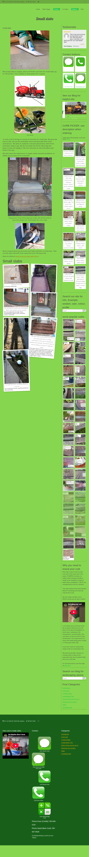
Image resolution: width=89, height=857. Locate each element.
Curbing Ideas (67, 694)
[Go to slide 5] (71, 116)
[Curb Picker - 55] (68, 428)
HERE (68, 139)
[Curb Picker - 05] (68, 416)
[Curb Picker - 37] (80, 324)
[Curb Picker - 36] (68, 462)
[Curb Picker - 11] (80, 428)
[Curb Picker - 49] (68, 451)
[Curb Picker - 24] (68, 474)
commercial (66, 688)
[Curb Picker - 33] (80, 462)
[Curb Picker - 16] (80, 335)
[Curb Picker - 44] (68, 554)
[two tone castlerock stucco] (68, 146)
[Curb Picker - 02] (68, 335)
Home (38, 9)
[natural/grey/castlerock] (68, 269)
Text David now (80, 86)
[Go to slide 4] (70, 116)
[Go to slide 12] (84, 116)
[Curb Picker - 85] (68, 393)
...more (82, 44)
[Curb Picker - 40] (68, 531)
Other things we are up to (70, 699)
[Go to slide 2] (66, 116)
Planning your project (69, 702)
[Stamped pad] (43, 310)
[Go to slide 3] (68, 116)
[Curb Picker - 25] (68, 324)
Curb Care (65, 691)
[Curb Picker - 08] (68, 347)
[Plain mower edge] (68, 195)
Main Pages (46, 9)
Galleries (74, 9)
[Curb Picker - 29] (80, 497)
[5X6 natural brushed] (80, 270)
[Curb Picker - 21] (80, 543)
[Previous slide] (64, 111)
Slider (64, 705)
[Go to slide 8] (77, 116)
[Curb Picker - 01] (80, 359)
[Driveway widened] (16, 275)
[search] (84, 310)
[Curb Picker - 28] (80, 508)
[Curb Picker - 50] (80, 474)
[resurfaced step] (42, 331)
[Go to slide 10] (81, 116)
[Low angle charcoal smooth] (80, 149)
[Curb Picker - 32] (80, 451)
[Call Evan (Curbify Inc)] (80, 62)
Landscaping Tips (68, 696)
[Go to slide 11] (82, 116)
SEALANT (68, 666)
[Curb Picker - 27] (68, 405)
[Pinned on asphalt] (68, 485)
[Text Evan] (68, 62)
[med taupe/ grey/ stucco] (68, 254)
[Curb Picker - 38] (80, 405)
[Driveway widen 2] (16, 334)
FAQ (82, 9)
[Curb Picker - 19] (68, 359)
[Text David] (80, 78)
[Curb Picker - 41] (80, 531)
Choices (56, 9)
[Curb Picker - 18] (80, 416)
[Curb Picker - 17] (80, 393)
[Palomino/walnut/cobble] (68, 214)
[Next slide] (85, 111)
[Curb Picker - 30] (80, 520)
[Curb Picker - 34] (68, 370)
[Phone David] (68, 78)
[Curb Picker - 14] (80, 439)
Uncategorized (67, 707)
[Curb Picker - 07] (68, 439)
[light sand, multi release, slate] (80, 237)
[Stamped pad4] (43, 282)
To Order (65, 9)
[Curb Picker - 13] (80, 370)
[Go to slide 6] (73, 116)
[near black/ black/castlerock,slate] (68, 171)
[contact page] (38, 1)
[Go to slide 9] (79, 116)
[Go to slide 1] (64, 116)
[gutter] (80, 347)
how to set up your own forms (27, 256)
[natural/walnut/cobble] (80, 254)
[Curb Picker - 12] (68, 543)
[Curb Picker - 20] (80, 485)
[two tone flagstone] (80, 195)
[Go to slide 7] (75, 116)
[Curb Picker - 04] (68, 382)
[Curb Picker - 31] (80, 382)
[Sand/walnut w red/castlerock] (68, 237)
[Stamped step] (16, 298)
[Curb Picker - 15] (68, 497)
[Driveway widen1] (16, 369)
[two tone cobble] (80, 172)
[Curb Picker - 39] (68, 520)
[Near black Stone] (80, 218)
